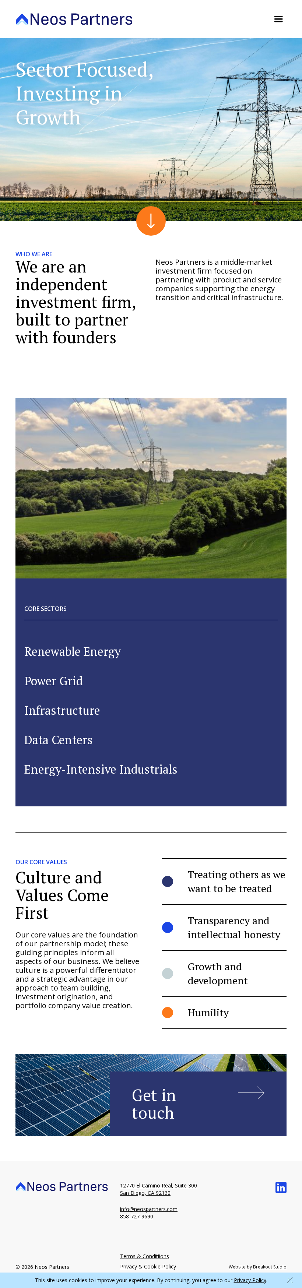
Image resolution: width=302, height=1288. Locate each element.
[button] (278, 19)
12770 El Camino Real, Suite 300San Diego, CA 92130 (158, 1189)
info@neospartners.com (149, 1209)
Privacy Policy (250, 1280)
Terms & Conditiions (144, 1256)
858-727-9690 (136, 1216)
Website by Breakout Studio (258, 1267)
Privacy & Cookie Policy (148, 1266)
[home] (74, 19)
